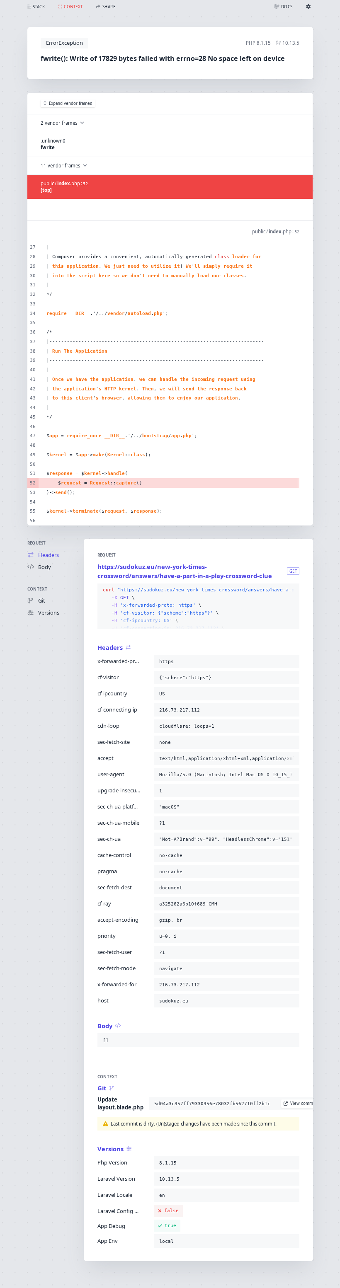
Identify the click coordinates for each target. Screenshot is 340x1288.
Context (37, 589)
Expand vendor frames (70, 103)
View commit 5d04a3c (312, 1103)
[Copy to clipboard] (291, 590)
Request (36, 543)
